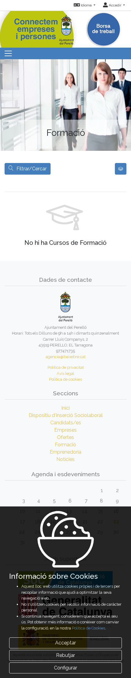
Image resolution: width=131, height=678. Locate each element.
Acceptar (65, 643)
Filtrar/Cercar (31, 169)
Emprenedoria (65, 452)
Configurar (65, 668)
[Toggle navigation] (8, 53)
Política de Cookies (88, 628)
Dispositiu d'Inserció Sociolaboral (66, 415)
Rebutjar (65, 655)
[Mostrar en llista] (120, 169)
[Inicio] (65, 27)
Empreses (65, 430)
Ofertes (65, 437)
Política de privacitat (66, 367)
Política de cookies (65, 379)
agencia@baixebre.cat (66, 356)
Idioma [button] (86, 5)
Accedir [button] (115, 5)
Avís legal (65, 373)
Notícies (65, 459)
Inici (65, 408)
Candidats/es (65, 423)
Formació (65, 445)
